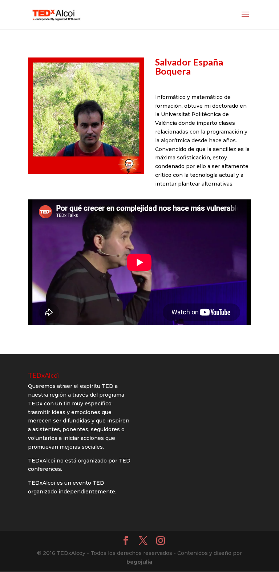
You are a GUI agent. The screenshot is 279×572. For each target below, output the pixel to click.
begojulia (139, 562)
